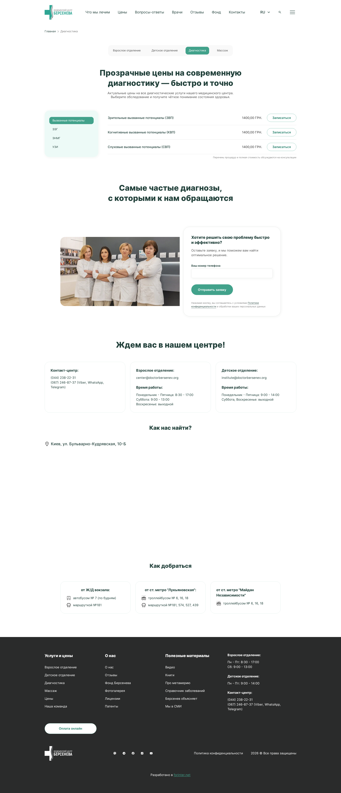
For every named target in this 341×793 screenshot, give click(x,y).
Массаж (222, 50)
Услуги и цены (59, 655)
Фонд (216, 12)
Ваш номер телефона (205, 265)
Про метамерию (177, 683)
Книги (169, 675)
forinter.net (182, 775)
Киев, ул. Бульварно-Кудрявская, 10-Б (88, 443)
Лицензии (112, 699)
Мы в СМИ (173, 706)
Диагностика (197, 50)
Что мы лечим (97, 12)
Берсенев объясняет (181, 699)
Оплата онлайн (70, 728)
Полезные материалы (187, 655)
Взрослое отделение (127, 50)
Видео (170, 667)
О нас (110, 655)
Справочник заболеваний (185, 691)
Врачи (177, 12)
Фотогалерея (115, 691)
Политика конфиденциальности (218, 753)
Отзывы (197, 12)
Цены (122, 12)
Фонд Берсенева (118, 683)
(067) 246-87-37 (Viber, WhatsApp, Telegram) (77, 385)
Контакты (237, 12)
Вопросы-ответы (149, 12)
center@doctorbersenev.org (157, 378)
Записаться (281, 118)
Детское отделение (165, 50)
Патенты (111, 706)
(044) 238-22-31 (63, 378)
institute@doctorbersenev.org (244, 378)
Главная (50, 31)
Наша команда (56, 706)
